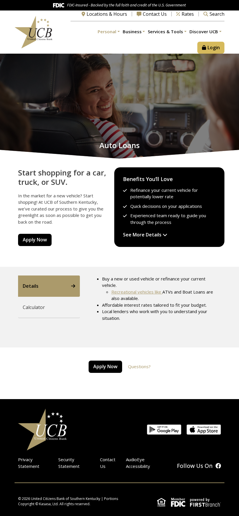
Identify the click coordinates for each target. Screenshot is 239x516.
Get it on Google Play (164, 429)
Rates (188, 14)
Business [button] (132, 31)
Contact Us (155, 14)
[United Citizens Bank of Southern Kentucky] (33, 31)
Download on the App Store (204, 429)
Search (217, 14)
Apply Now (35, 239)
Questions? (139, 366)
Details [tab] (30, 286)
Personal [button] (107, 31)
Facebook (218, 465)
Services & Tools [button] (165, 31)
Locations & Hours (107, 14)
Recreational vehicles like (136, 292)
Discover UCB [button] (203, 31)
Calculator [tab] (34, 307)
